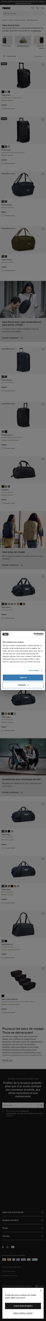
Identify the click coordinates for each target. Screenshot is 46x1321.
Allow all (23, 677)
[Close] (41, 1290)
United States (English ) (23, 1306)
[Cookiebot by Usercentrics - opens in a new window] (33, 634)
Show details (34, 670)
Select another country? (23, 1313)
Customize (22, 685)
